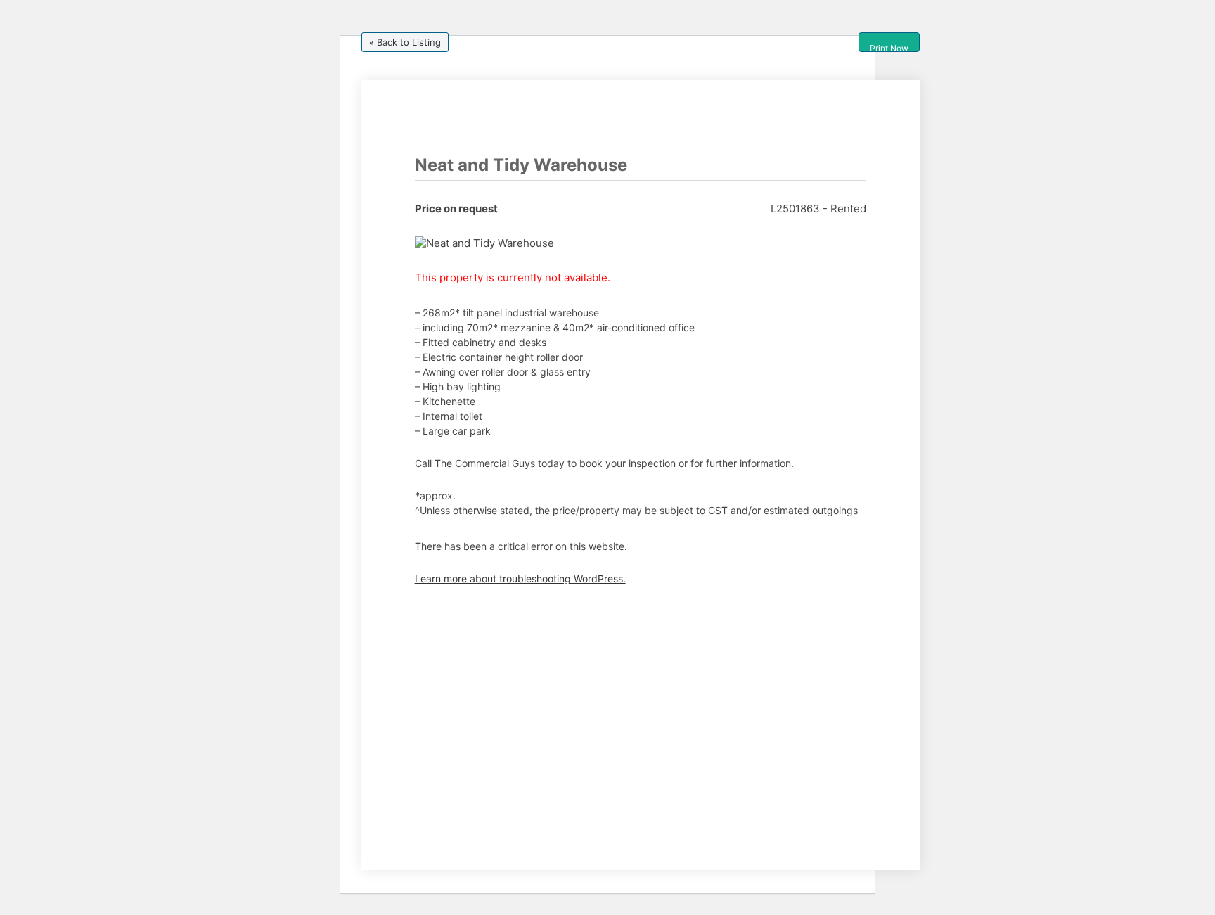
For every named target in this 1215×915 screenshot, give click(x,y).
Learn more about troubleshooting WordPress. (520, 578)
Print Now (889, 47)
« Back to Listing (405, 42)
